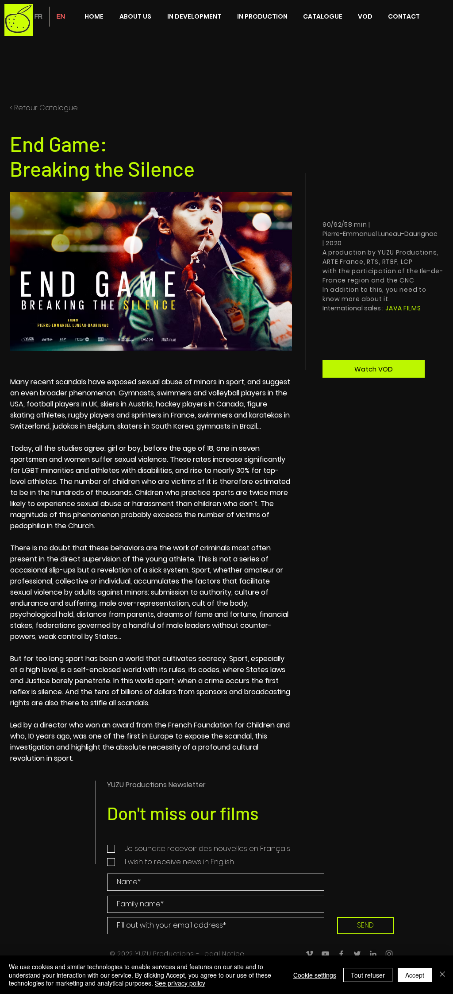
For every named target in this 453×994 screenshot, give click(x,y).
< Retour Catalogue (44, 108)
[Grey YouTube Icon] (325, 954)
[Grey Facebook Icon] (341, 954)
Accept (414, 975)
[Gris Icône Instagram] (389, 954)
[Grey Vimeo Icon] (309, 954)
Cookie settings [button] (314, 975)
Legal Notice (222, 953)
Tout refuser (368, 975)
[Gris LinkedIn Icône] (373, 954)
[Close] (442, 975)
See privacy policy (180, 983)
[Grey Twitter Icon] (357, 954)
